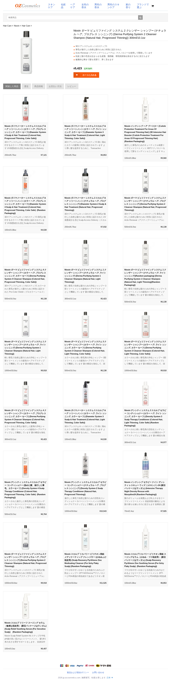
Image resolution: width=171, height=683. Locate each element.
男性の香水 (98, 6)
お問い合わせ (98, 672)
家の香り (128, 6)
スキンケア (51, 6)
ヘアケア (72, 6)
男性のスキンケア (113, 6)
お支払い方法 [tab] (55, 86)
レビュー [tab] (71, 86)
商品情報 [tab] (38, 86)
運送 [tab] (26, 86)
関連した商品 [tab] (11, 86)
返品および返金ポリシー (78, 672)
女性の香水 (85, 6)
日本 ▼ (110, 677)
